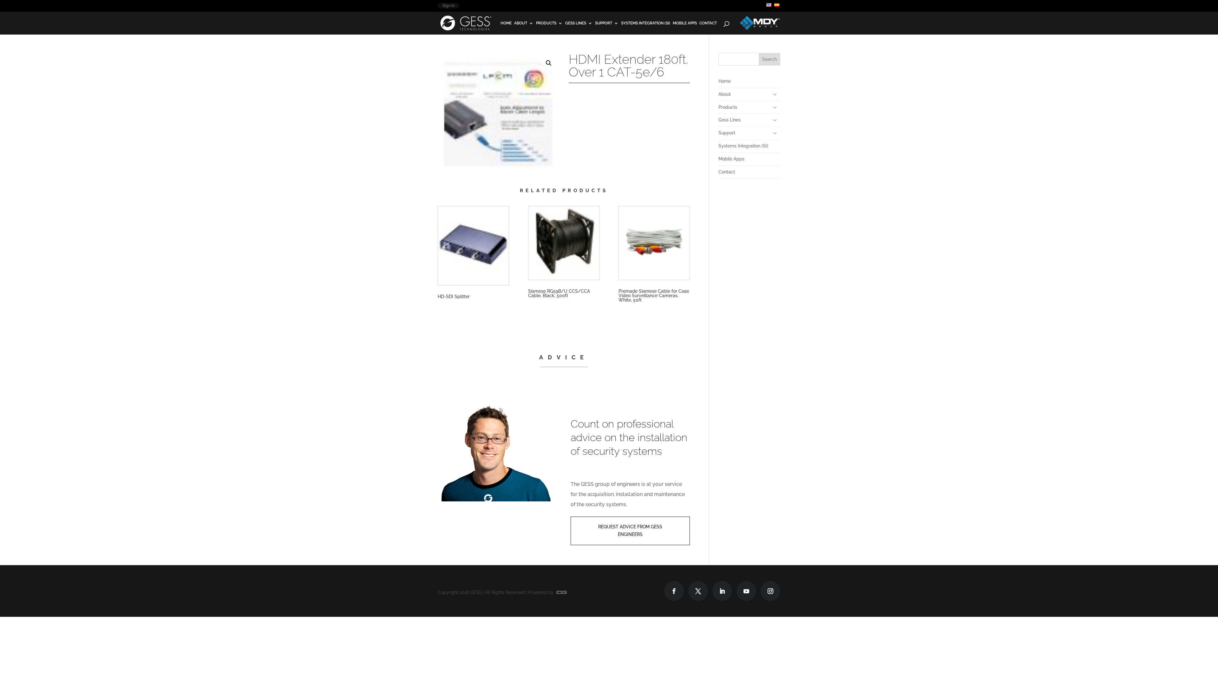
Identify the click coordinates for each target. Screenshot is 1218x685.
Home (506, 23)
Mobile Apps (685, 23)
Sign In (448, 5)
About (520, 23)
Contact (708, 23)
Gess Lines (575, 23)
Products (546, 23)
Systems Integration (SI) (645, 23)
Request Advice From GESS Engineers (630, 530)
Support (603, 23)
